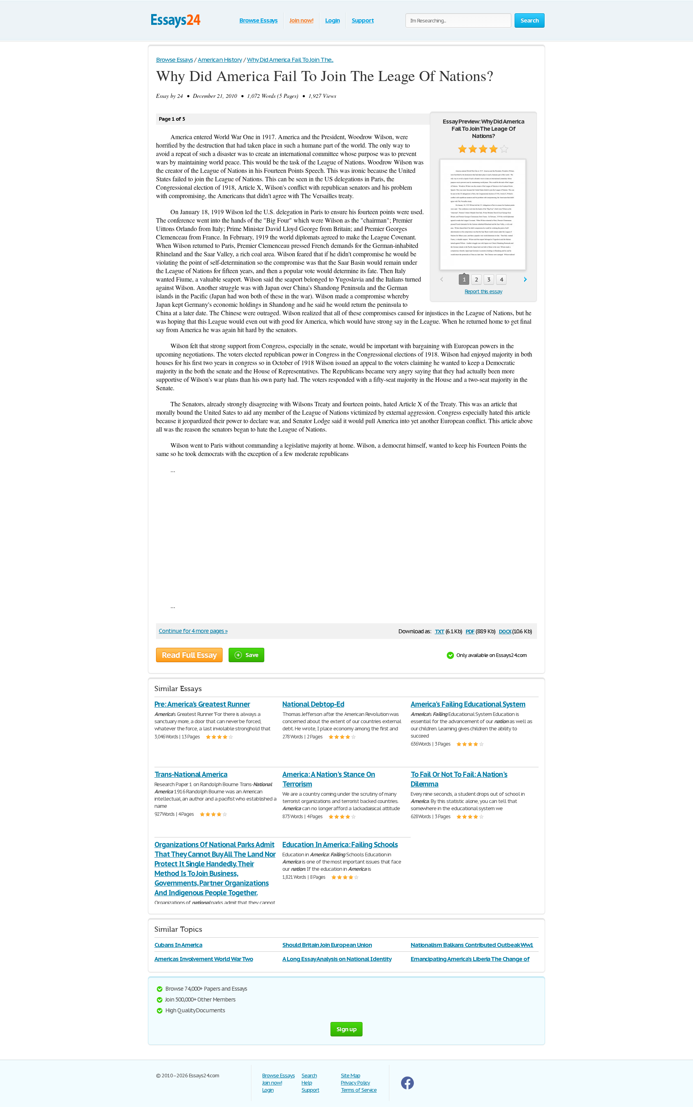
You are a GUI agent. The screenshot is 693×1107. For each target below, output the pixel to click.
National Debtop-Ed (313, 704)
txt (439, 630)
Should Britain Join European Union (327, 945)
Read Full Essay (189, 655)
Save (251, 655)
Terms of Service (359, 1090)
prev (441, 280)
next (525, 280)
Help (307, 1082)
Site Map (350, 1075)
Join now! (301, 20)
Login (332, 20)
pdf (470, 630)
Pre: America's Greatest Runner (202, 704)
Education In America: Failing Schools (340, 844)
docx (505, 630)
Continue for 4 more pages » (193, 631)
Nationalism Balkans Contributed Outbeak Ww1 (472, 945)
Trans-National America (190, 774)
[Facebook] (407, 1087)
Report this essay (483, 291)
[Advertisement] (346, 537)
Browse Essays (258, 20)
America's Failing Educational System (468, 704)
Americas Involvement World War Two (203, 959)
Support (363, 20)
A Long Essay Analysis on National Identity (336, 959)
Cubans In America (178, 945)
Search (309, 1075)
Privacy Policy (355, 1082)
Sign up (346, 1029)
